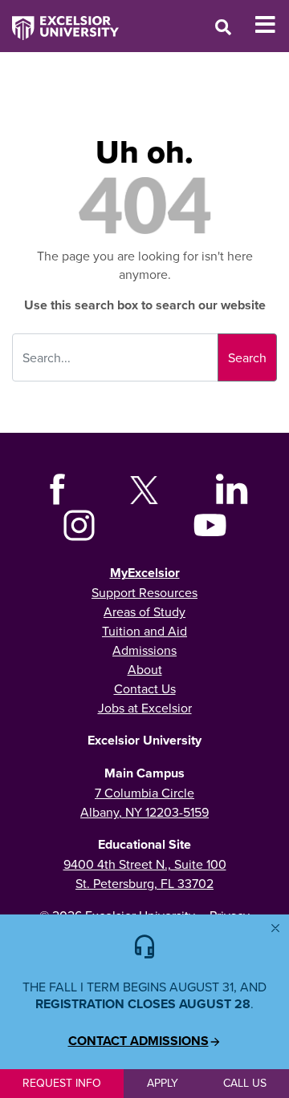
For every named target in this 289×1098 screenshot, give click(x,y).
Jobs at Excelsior (145, 708)
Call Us (245, 1083)
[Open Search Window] (223, 26)
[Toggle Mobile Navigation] (271, 25)
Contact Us (145, 688)
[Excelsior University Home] (59, 20)
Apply (162, 1083)
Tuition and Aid (144, 631)
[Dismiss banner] (275, 928)
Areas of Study (144, 611)
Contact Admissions (138, 1041)
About (145, 669)
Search (247, 357)
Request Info (61, 1083)
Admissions (144, 650)
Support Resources (144, 592)
